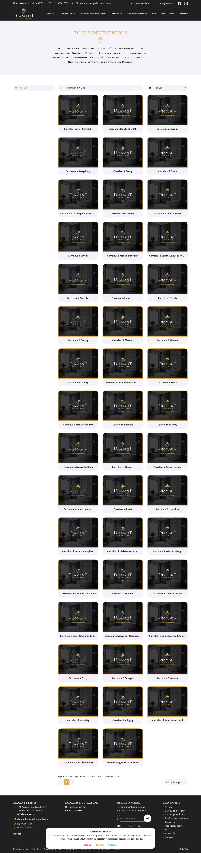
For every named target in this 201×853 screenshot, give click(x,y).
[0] (61, 782)
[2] (72, 782)
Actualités (167, 13)
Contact (183, 13)
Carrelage (66, 13)
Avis (154, 13)
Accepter (112, 844)
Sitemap (118, 849)
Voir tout (21, 87)
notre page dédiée (133, 839)
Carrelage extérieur (175, 814)
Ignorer (100, 844)
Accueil (51, 13)
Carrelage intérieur (175, 810)
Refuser (88, 844)
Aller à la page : (174, 782)
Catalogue (116, 13)
